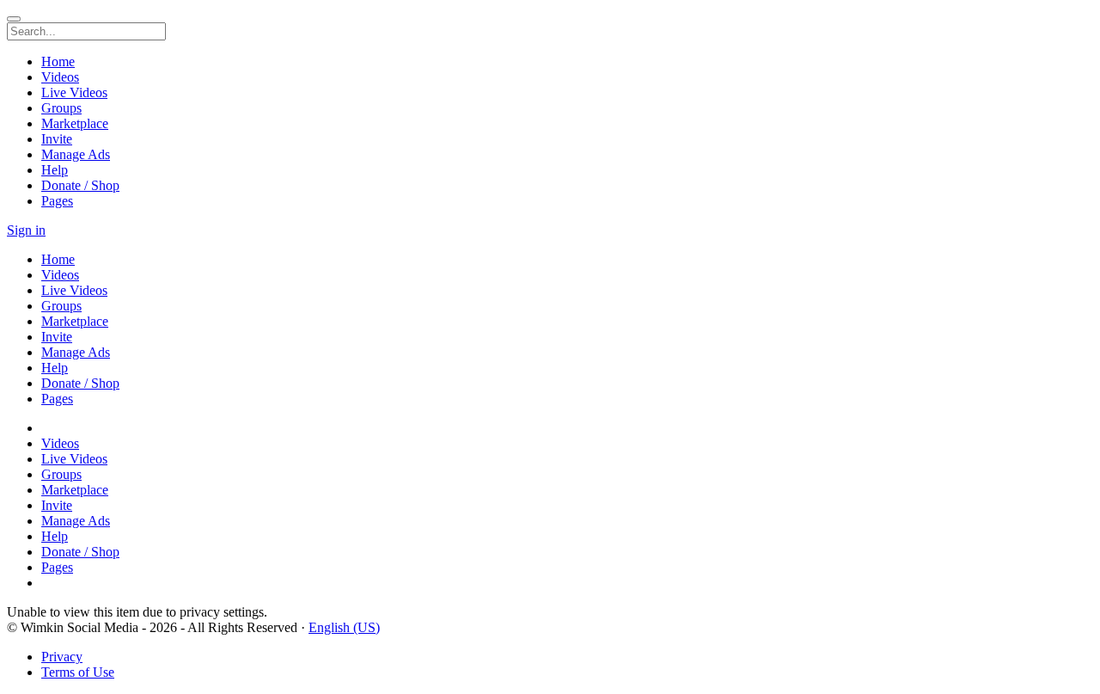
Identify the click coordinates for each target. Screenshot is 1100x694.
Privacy (61, 656)
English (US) (344, 627)
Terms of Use (77, 672)
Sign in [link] (26, 230)
